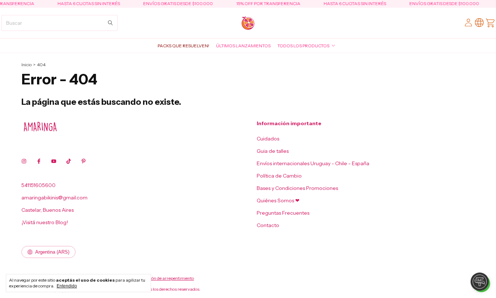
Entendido (67, 286)
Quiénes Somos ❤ (278, 200)
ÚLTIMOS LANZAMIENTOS (243, 45)
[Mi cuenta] (468, 22)
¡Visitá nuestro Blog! (44, 222)
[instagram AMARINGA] (24, 161)
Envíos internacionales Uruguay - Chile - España (313, 163)
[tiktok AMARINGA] (68, 161)
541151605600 (38, 185)
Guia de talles (273, 151)
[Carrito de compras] (490, 23)
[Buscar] (110, 23)
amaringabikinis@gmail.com (54, 197)
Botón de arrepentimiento (169, 278)
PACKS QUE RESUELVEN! (183, 45)
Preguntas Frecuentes (283, 213)
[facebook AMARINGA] (38, 161)
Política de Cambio (279, 175)
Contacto (268, 225)
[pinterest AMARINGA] (83, 161)
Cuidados (268, 138)
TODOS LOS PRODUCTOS (303, 45)
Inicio (26, 64)
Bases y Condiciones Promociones (297, 188)
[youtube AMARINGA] (53, 161)
